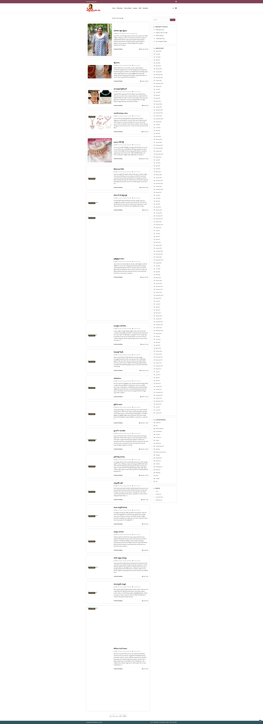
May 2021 (158, 236)
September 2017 (159, 365)
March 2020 (158, 277)
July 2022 (158, 195)
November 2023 (159, 148)
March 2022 (158, 207)
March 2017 (158, 383)
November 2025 (159, 77)
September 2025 (159, 83)
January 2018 (159, 354)
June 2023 (158, 162)
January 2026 (159, 71)
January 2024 (159, 142)
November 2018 (159, 324)
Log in (157, 491)
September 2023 (159, 154)
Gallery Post (158, 443)
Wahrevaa (158, 469)
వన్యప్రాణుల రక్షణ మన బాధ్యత (161, 32)
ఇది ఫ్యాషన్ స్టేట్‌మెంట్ (120, 89)
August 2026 (158, 51)
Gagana (135, 8)
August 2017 (158, 368)
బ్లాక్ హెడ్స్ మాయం (119, 457)
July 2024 (158, 124)
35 (120, 715)
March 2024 (158, 136)
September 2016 (159, 401)
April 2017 (158, 380)
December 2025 (159, 74)
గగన (157, 481)
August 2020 (158, 262)
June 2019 (158, 304)
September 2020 (159, 260)
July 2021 (158, 230)
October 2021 (159, 221)
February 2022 (159, 210)
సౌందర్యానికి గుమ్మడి (120, 584)
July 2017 (158, 371)
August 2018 (158, 333)
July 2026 (158, 54)
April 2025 (158, 98)
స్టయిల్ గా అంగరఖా (119, 431)
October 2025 (159, 80)
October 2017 (159, 363)
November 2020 (159, 254)
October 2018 (159, 327)
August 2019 (158, 298)
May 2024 (158, 130)
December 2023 (159, 145)
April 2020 (158, 274)
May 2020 (158, 271)
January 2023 (159, 177)
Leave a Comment (136, 65)
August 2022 (158, 192)
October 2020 (159, 257)
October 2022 (159, 186)
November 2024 (159, 112)
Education (158, 434)
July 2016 (158, 407)
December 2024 (159, 110)
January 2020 (159, 283)
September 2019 (159, 295)
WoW (140, 8)
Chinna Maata (128, 8)
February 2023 (159, 174)
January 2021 (159, 248)
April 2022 (158, 204)
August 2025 (158, 86)
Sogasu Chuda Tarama (161, 452)
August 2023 (158, 157)
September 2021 (159, 224)
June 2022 (158, 198)
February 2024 (159, 139)
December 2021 (159, 215)
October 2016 (159, 398)
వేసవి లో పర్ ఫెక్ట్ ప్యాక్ (120, 195)
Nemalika (145, 8)
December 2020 (159, 251)
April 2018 (158, 345)
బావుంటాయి (117, 378)
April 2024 (158, 133)
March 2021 (158, 242)
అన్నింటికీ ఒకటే (118, 483)
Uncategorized (159, 466)
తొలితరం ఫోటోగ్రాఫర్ (159, 35)
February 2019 (159, 315)
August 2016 (158, 404)
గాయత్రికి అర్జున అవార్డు (160, 38)
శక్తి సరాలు (117, 63)
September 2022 (159, 189)
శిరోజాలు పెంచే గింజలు (120, 649)
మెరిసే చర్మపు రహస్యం (120, 558)
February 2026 (159, 68)
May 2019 (158, 307)
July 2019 (158, 301)
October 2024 (159, 115)
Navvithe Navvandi (160, 446)
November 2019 (159, 289)
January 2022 (159, 212)
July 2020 (158, 265)
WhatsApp (120, 8)
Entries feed (158, 494)
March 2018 (158, 348)
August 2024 (158, 121)
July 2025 (158, 89)
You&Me (157, 478)
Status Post (158, 460)
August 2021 (158, 227)
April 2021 (158, 239)
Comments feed (159, 497)
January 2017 (159, 389)
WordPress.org (159, 500)
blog (157, 425)
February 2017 (159, 386)
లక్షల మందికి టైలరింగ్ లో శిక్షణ (161, 41)
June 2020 (158, 268)
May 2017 (158, 377)
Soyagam (128, 33)
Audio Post (158, 422)
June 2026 (158, 57)
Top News (158, 463)
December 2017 (159, 357)
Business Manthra (160, 428)
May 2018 (158, 342)
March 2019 (158, 313)
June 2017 (158, 374)
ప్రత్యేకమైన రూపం (119, 259)
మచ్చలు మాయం (119, 532)
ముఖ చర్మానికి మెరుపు (120, 507)
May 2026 (158, 60)
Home (114, 8)
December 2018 (159, 321)
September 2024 (159, 118)
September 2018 (159, 330)
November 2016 (159, 395)
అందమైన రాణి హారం (120, 326)
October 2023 (159, 151)
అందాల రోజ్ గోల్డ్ (119, 142)
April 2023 (158, 168)
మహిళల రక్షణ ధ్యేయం (120, 31)
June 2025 (158, 92)
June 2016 (158, 410)
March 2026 (158, 65)
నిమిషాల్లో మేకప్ (118, 352)
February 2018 (159, 351)
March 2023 (158, 171)
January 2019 (159, 318)
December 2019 (159, 286)
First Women (158, 437)
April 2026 (158, 62)
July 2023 (158, 160)
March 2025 (158, 101)
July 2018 (158, 336)
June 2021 (158, 233)
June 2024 (158, 127)
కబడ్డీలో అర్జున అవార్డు (160, 29)
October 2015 (159, 413)
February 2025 (159, 104)
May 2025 (158, 95)
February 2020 (159, 280)
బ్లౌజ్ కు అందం (118, 404)
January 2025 (159, 107)
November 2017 (159, 360)
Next (125, 715)
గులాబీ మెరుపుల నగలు (121, 113)
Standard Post (159, 458)
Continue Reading (118, 49)
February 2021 (159, 245)
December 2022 (159, 180)
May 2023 (158, 165)
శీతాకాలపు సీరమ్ (119, 169)
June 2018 (158, 339)
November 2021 (159, 218)
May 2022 (158, 201)
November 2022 (159, 183)
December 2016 (159, 392)
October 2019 (159, 292)
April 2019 (158, 310)
